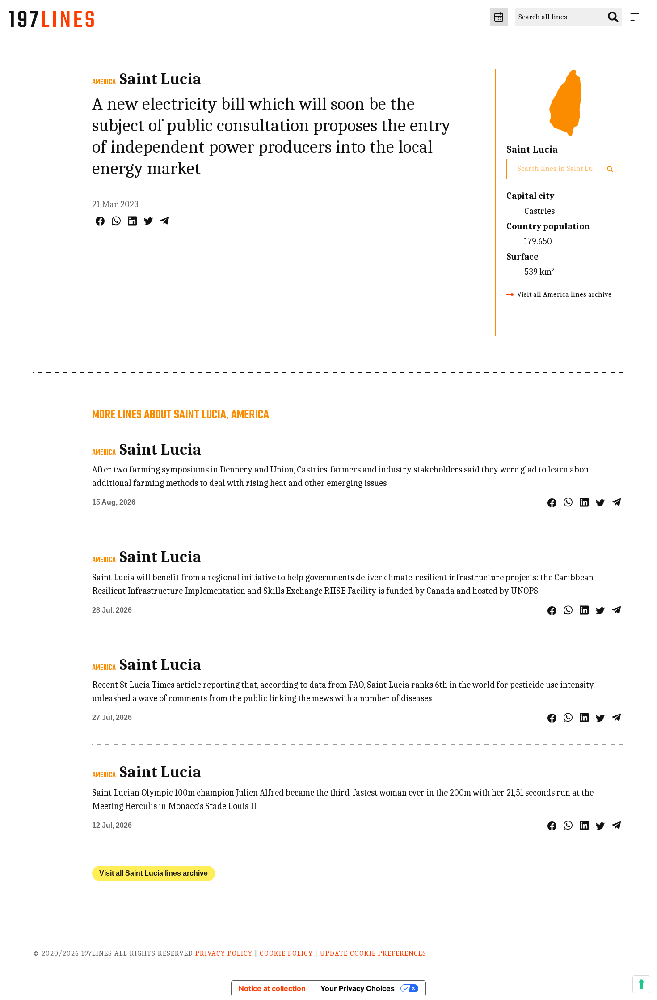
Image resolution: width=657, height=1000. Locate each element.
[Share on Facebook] (100, 221)
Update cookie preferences (373, 953)
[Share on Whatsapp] (116, 221)
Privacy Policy (224, 953)
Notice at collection (272, 988)
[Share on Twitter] (148, 221)
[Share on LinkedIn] (132, 221)
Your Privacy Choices (357, 988)
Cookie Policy (286, 953)
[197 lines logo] (51, 21)
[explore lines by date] (499, 17)
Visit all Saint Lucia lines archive (153, 873)
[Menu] (636, 17)
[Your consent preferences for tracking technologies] (641, 984)
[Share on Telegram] (164, 221)
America (104, 82)
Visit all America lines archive (564, 294)
